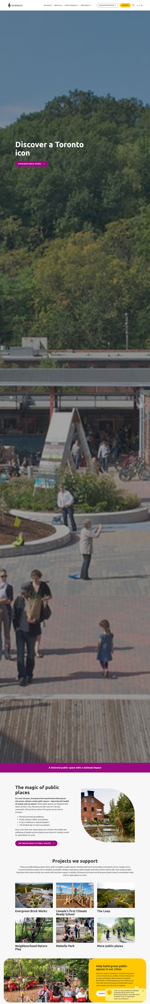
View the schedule (121, 999)
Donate (125, 5)
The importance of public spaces (34, 843)
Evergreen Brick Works (106, 5)
